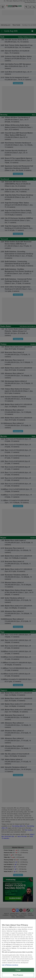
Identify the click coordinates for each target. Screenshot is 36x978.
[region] (18, 948)
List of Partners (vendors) (10, 965)
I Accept (17, 970)
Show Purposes (18, 975)
